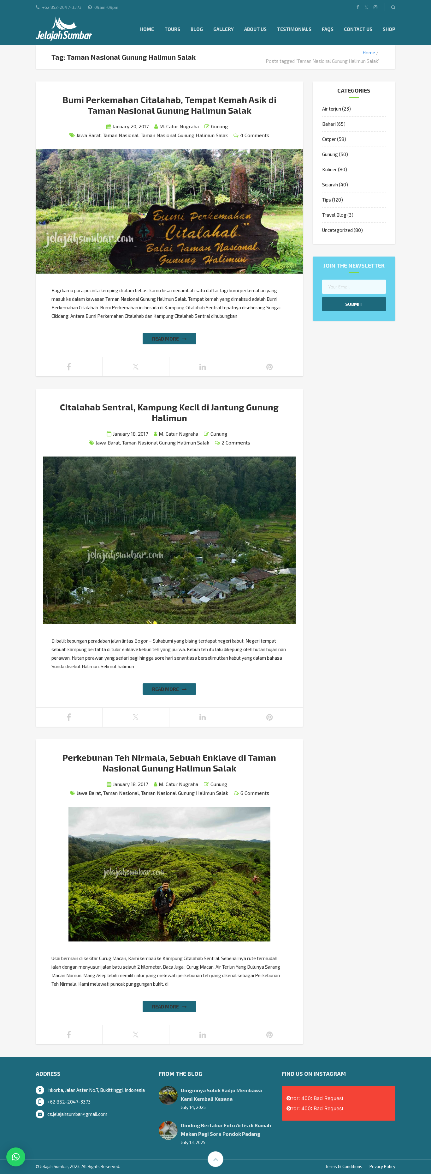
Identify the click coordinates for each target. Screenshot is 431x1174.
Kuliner (329, 169)
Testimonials (294, 29)
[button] (15, 1156)
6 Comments (254, 793)
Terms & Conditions (343, 1166)
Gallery (223, 29)
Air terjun (331, 109)
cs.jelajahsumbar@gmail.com (77, 1114)
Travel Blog (334, 215)
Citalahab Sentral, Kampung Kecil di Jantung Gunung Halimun (169, 412)
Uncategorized (337, 230)
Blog (197, 29)
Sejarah (330, 184)
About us (255, 29)
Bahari (329, 124)
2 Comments (235, 442)
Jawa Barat (88, 135)
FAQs (328, 29)
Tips (326, 200)
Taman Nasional (121, 135)
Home (147, 29)
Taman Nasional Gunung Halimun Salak (184, 135)
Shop (389, 29)
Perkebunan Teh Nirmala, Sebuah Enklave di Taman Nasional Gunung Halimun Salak (169, 762)
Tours (172, 29)
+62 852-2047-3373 (69, 1101)
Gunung (219, 126)
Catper (329, 139)
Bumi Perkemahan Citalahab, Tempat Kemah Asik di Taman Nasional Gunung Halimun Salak (169, 105)
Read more (165, 339)
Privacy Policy (382, 1166)
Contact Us (358, 29)
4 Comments (254, 135)
